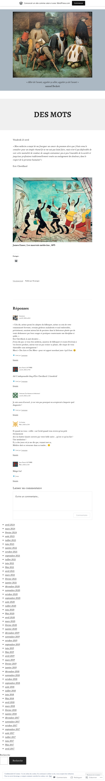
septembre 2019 (12, 644)
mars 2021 (10, 575)
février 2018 (11, 710)
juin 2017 (9, 741)
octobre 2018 (11, 679)
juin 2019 (9, 648)
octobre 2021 (11, 551)
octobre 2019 (11, 640)
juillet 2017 (10, 737)
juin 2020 (9, 609)
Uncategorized (18, 281)
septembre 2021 (12, 555)
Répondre (15, 360)
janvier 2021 (11, 582)
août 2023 (10, 536)
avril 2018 (9, 702)
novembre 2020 (12, 590)
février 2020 (11, 625)
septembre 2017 (12, 729)
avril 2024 (10, 524)
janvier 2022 (11, 548)
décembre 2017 (12, 717)
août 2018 (9, 687)
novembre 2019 (12, 636)
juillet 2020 (10, 605)
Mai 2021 (9, 567)
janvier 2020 (11, 629)
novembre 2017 (12, 721)
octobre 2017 (11, 725)
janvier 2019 (11, 667)
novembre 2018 (12, 675)
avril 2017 (9, 748)
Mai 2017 (9, 744)
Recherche (5, 755)
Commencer (78, 3)
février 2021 (11, 578)
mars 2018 (10, 706)
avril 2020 (10, 617)
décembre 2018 (12, 671)
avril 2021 (9, 571)
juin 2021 (9, 563)
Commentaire (81, 515)
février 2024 (11, 532)
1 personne (24, 355)
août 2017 (9, 733)
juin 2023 (9, 544)
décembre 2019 (12, 632)
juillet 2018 (10, 690)
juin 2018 (9, 694)
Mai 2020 (9, 613)
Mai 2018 (9, 698)
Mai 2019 (9, 652)
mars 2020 (10, 621)
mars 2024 (10, 528)
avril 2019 (9, 656)
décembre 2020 (12, 586)
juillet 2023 (10, 540)
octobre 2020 (11, 594)
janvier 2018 (11, 714)
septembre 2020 (12, 598)
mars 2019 (10, 659)
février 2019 (11, 663)
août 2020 (10, 602)
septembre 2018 (12, 683)
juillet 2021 (10, 559)
